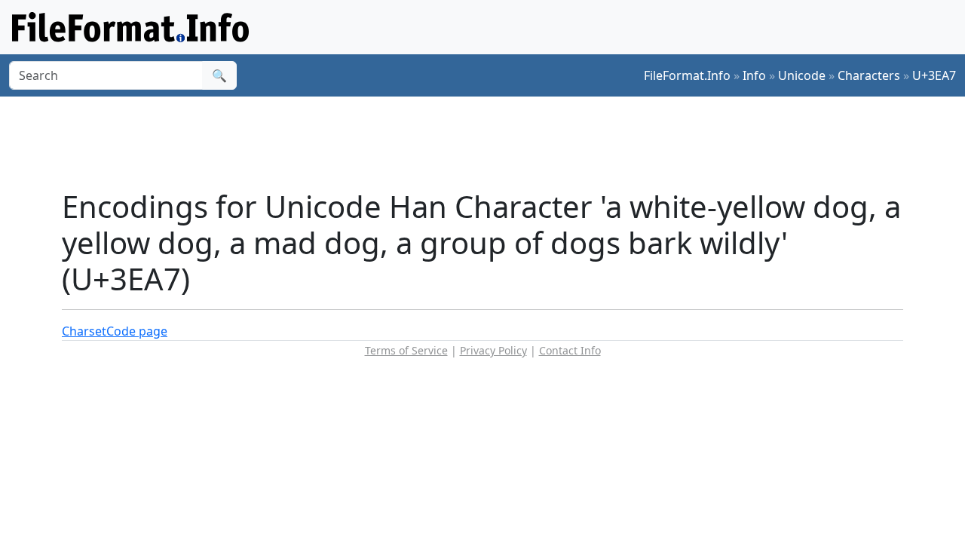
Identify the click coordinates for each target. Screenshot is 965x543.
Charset (84, 331)
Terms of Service (406, 350)
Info (754, 75)
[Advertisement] (491, 142)
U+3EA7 (934, 75)
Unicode (802, 75)
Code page (136, 331)
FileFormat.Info (687, 75)
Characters (869, 75)
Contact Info (570, 350)
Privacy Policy (493, 350)
